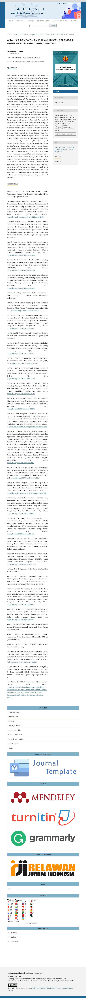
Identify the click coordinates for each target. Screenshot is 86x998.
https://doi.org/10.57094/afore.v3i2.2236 (21, 409)
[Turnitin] (43, 827)
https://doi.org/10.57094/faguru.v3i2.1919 (21, 564)
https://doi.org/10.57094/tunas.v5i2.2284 (21, 379)
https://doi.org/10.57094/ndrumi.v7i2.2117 (25, 478)
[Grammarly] (43, 847)
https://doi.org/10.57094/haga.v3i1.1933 (20, 463)
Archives (30, 21)
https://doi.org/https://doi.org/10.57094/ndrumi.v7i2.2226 (27, 493)
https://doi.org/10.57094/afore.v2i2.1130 (21, 255)
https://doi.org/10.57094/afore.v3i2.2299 (21, 394)
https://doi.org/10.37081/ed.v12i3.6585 (20, 620)
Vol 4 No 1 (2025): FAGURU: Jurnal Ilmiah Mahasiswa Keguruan (44, 34)
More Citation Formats (64, 134)
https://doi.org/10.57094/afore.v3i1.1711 (21, 288)
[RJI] (43, 877)
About (73, 21)
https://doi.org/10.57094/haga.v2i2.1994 (20, 604)
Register (70, 3)
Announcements (60, 21)
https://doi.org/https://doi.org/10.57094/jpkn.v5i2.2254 (28, 427)
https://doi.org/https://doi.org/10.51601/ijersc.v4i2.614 (25, 217)
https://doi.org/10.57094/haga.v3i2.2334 (20, 353)
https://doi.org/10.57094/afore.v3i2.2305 (21, 270)
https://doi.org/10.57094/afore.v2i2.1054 (24, 311)
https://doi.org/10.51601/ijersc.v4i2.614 (20, 534)
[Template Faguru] (43, 777)
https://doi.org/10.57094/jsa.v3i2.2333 (25, 363)
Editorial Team (43, 21)
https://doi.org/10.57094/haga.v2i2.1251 (20, 513)
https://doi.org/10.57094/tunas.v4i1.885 (23, 662)
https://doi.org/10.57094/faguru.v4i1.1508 (25, 58)
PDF (57, 91)
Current (19, 21)
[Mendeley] (43, 806)
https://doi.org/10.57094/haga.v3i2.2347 (20, 328)
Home (11, 21)
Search (53, 25)
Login (78, 3)
